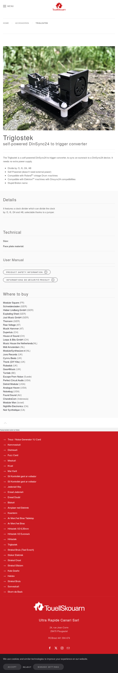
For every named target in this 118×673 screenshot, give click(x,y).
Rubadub (7, 365)
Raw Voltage (9, 324)
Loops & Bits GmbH (13, 339)
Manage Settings (48, 667)
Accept (12, 667)
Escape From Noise (13, 376)
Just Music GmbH (12, 317)
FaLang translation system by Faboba (9, 430)
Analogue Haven (11, 387)
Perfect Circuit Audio (13, 380)
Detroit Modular (11, 383)
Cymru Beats (9, 358)
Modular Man (9, 402)
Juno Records (10, 354)
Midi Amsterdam (11, 347)
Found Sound (9, 395)
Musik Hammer (11, 328)
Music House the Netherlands (18, 343)
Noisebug (8, 391)
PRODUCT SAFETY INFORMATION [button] (24, 272)
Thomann (8, 321)
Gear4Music (9, 369)
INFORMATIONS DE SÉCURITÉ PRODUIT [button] (28, 280)
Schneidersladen (11, 306)
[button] (8, 6)
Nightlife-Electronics (13, 406)
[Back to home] (59, 6)
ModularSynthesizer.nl (14, 350)
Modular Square (11, 302)
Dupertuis (8, 332)
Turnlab (6, 372)
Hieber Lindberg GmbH (14, 310)
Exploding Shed (11, 313)
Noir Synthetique (11, 409)
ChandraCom (10, 398)
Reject (27, 667)
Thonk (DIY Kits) (11, 361)
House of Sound (11, 335)
